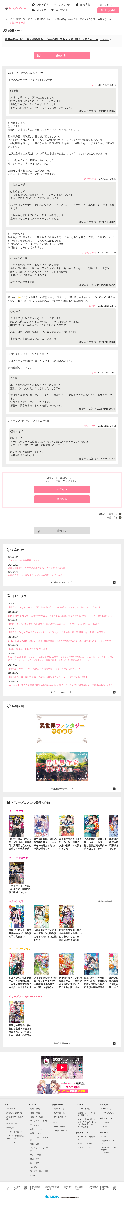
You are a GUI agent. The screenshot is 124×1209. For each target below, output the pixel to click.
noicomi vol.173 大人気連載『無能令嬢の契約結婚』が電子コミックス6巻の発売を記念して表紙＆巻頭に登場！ (60, 685)
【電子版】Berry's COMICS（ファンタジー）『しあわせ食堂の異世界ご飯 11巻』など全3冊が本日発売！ (57, 632)
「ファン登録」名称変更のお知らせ (25, 560)
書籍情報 (85, 4)
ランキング (64, 4)
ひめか (92, 305)
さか (94, 372)
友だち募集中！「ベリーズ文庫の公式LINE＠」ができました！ (37, 568)
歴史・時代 (34, 1159)
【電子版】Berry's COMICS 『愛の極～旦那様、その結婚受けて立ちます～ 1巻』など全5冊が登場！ (55, 607)
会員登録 (62, 499)
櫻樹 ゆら (90, 425)
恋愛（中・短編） (37, 1117)
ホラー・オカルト (37, 1155)
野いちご (104, 1136)
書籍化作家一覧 (60, 1117)
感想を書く (62, 55)
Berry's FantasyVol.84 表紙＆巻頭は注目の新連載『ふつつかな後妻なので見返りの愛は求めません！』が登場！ (60, 641)
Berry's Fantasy (60, 1131)
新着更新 (10, 1128)
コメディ (33, 1167)
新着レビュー (11, 1123)
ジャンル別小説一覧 (14, 1132)
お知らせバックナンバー (62, 582)
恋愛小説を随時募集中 (105, 901)
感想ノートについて (108, 514)
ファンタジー (35, 1125)
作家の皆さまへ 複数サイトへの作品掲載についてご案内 (35, 575)
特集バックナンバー (86, 1143)
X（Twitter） (106, 1122)
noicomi (57, 1135)
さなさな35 (90, 179)
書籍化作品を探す (62, 1043)
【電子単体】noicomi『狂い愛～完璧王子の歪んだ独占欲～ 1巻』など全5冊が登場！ (48, 677)
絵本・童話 (34, 1163)
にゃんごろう (89, 252)
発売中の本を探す (61, 1109)
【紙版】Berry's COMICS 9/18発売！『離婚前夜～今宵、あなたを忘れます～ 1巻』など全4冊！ (54, 624)
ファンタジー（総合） (39, 1121)
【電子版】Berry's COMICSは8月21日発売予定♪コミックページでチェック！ (44, 668)
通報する (62, 530)
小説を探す (42, 4)
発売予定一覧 (59, 1113)
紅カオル (104, 39)
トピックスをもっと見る (62, 692)
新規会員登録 (108, 10)
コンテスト (62, 9)
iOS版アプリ (106, 1109)
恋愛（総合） (35, 1109)
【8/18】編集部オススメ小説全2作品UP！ (28, 649)
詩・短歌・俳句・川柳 (39, 1171)
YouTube (104, 1127)
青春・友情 (34, 1144)
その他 (33, 1175)
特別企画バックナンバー (62, 788)
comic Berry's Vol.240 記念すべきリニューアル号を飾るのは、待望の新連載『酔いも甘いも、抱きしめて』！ (60, 616)
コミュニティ (11, 1142)
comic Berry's (59, 1127)
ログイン (109, 4)
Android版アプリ (107, 1113)
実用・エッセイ (36, 1133)
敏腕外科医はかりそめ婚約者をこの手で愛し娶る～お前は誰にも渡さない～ (51, 39)
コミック (41, 9)
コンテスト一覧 (84, 1109)
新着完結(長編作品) (14, 1113)
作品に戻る (112, 517)
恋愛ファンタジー (37, 1129)
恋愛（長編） (35, 1113)
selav (94, 85)
